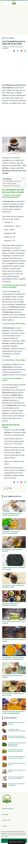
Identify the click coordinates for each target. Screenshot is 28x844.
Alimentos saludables (8, 38)
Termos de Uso (6, 820)
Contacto (4, 826)
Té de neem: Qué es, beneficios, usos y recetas (13, 622)
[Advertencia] (14, 20)
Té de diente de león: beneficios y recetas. (16, 764)
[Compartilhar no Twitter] (18, 51)
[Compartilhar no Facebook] (14, 51)
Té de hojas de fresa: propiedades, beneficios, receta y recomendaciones (17, 744)
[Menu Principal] (2, 2)
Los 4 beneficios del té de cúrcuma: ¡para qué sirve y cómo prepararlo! (13, 658)
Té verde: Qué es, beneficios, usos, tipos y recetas (13, 694)
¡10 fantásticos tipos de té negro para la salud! (13, 640)
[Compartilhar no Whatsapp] (25, 51)
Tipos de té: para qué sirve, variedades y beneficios (10, 604)
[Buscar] (25, 2)
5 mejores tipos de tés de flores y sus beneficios (16, 784)
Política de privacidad (7, 808)
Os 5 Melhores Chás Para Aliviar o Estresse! (12, 550)
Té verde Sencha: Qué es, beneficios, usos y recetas (13, 568)
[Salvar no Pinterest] (21, 51)
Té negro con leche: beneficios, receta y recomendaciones (12, 514)
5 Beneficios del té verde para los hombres (12, 676)
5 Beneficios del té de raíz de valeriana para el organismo (15, 750)
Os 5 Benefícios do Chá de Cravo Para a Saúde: (12, 182)
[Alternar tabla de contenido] (22, 178)
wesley (10, 488)
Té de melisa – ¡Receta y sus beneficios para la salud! (11, 532)
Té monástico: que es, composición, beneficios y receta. (13, 586)
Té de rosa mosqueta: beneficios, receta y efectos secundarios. (16, 757)
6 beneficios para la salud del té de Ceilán (16, 723)
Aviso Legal (5, 814)
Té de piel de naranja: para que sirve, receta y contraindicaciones (13, 712)
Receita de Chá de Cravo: (11, 186)
